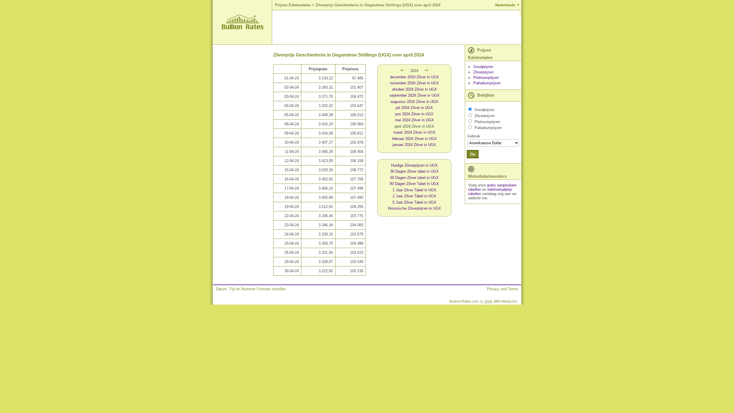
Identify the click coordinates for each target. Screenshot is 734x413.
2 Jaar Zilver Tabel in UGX (414, 196)
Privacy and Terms (502, 289)
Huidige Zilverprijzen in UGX (414, 165)
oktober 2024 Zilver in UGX (414, 89)
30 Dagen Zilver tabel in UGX (414, 171)
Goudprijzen (483, 67)
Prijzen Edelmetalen (293, 5)
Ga (472, 154)
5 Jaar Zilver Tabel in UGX (414, 202)
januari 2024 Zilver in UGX (414, 145)
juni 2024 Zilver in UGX (414, 114)
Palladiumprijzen (487, 83)
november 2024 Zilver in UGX (414, 83)
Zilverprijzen (483, 72)
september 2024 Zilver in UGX (414, 95)
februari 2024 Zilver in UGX (414, 139)
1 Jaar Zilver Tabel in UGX (414, 190)
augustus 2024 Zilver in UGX (414, 102)
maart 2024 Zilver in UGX (414, 132)
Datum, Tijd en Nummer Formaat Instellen (251, 289)
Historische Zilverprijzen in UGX (414, 208)
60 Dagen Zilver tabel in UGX (414, 178)
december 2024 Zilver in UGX (414, 77)
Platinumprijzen (486, 77)
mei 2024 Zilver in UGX (414, 120)
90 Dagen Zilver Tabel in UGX (414, 184)
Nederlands (505, 5)
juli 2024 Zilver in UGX (414, 108)
